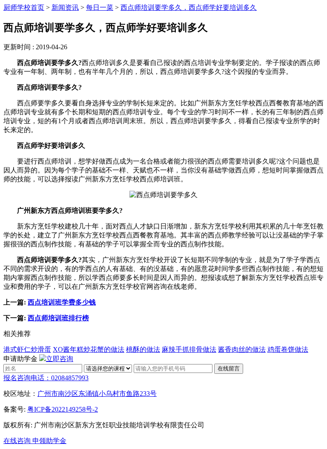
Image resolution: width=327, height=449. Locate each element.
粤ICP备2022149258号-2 (62, 409)
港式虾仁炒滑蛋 (27, 349)
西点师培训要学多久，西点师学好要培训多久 (188, 7)
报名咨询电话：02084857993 (46, 377)
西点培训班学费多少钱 (62, 302)
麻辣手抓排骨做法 (189, 349)
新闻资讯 (65, 7)
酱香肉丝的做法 (242, 349)
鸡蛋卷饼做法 (287, 349)
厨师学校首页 (23, 7)
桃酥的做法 (143, 349)
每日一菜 (99, 7)
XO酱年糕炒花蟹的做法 (88, 349)
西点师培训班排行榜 (58, 318)
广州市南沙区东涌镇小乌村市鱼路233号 (97, 393)
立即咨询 (59, 358)
